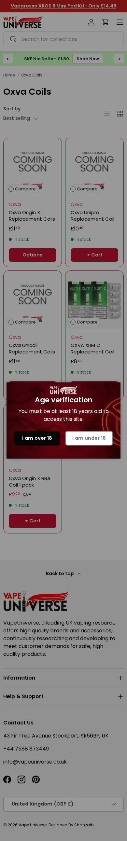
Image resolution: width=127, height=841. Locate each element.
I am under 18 (89, 438)
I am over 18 (37, 438)
